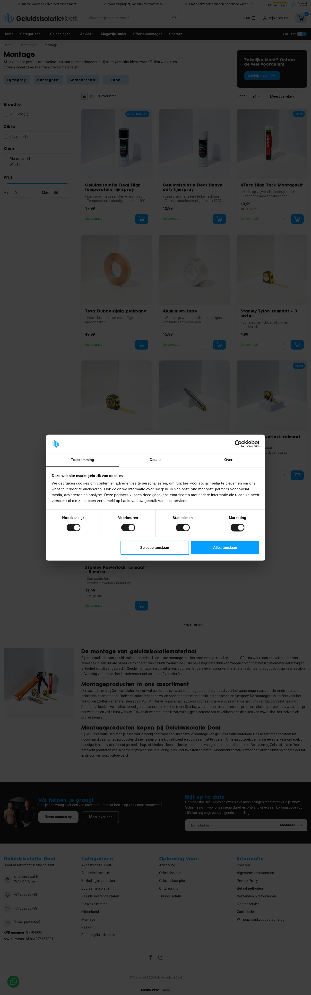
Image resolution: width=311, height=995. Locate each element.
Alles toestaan (225, 548)
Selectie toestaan (154, 548)
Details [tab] (156, 460)
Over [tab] (228, 460)
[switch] (128, 527)
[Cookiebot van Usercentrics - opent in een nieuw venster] (238, 443)
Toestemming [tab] (82, 460)
